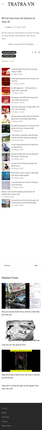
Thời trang (5, 417)
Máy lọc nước (6, 426)
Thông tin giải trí (9, 56)
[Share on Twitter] (36, 52)
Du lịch (4, 413)
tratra (9, 27)
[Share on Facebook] (32, 52)
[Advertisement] (21, 233)
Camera (4, 421)
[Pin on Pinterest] (39, 52)
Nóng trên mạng (9, 52)
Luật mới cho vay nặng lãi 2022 (14, 345)
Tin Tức (11, 61)
